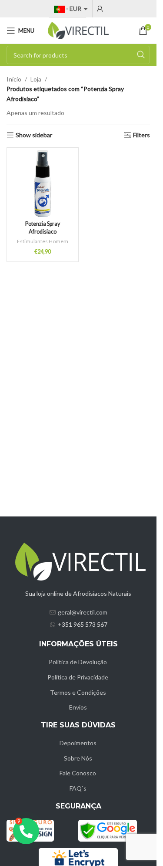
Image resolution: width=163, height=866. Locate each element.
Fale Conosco (78, 773)
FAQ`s (78, 788)
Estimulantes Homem (42, 241)
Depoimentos (78, 743)
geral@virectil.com (82, 612)
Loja (35, 79)
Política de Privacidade (77, 677)
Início (14, 79)
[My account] (100, 8)
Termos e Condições (78, 692)
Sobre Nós (78, 758)
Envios (78, 707)
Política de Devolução (78, 662)
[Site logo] (78, 30)
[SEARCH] (141, 55)
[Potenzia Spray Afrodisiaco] (42, 183)
